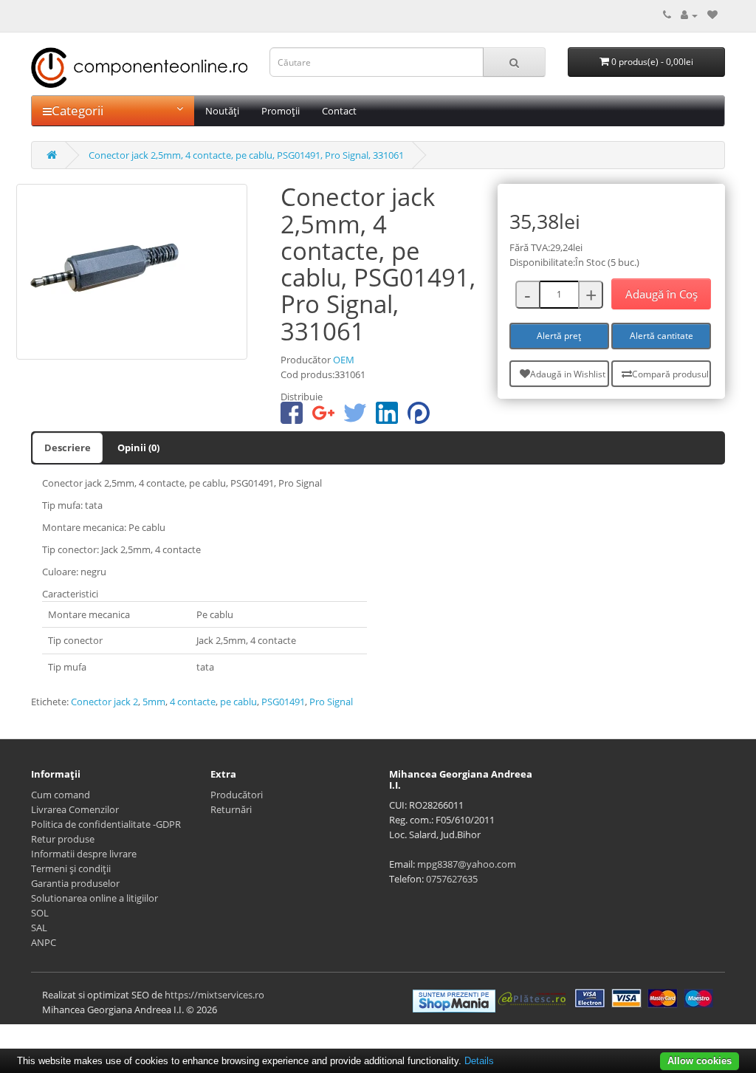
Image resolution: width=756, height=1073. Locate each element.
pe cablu (238, 701)
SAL (39, 927)
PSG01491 (283, 701)
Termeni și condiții (71, 868)
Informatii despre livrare (84, 853)
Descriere (67, 447)
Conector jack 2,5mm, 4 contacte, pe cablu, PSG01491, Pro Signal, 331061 (246, 155)
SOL (40, 912)
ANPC (43, 942)
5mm (153, 701)
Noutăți (222, 110)
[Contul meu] (689, 14)
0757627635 (452, 878)
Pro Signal (331, 701)
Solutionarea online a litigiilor (94, 898)
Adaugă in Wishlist (567, 374)
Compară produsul (670, 374)
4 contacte (193, 701)
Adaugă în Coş (661, 294)
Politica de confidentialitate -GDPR (106, 824)
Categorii (77, 110)
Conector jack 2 (104, 701)
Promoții (280, 110)
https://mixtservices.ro (214, 994)
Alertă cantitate (661, 335)
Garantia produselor (75, 883)
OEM (343, 359)
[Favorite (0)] (712, 14)
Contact (339, 110)
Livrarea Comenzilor (75, 809)
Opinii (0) (138, 447)
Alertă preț (559, 335)
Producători (236, 794)
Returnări (231, 809)
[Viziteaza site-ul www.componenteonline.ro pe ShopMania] (454, 1000)
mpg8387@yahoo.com (466, 864)
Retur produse (62, 839)
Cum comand (60, 794)
